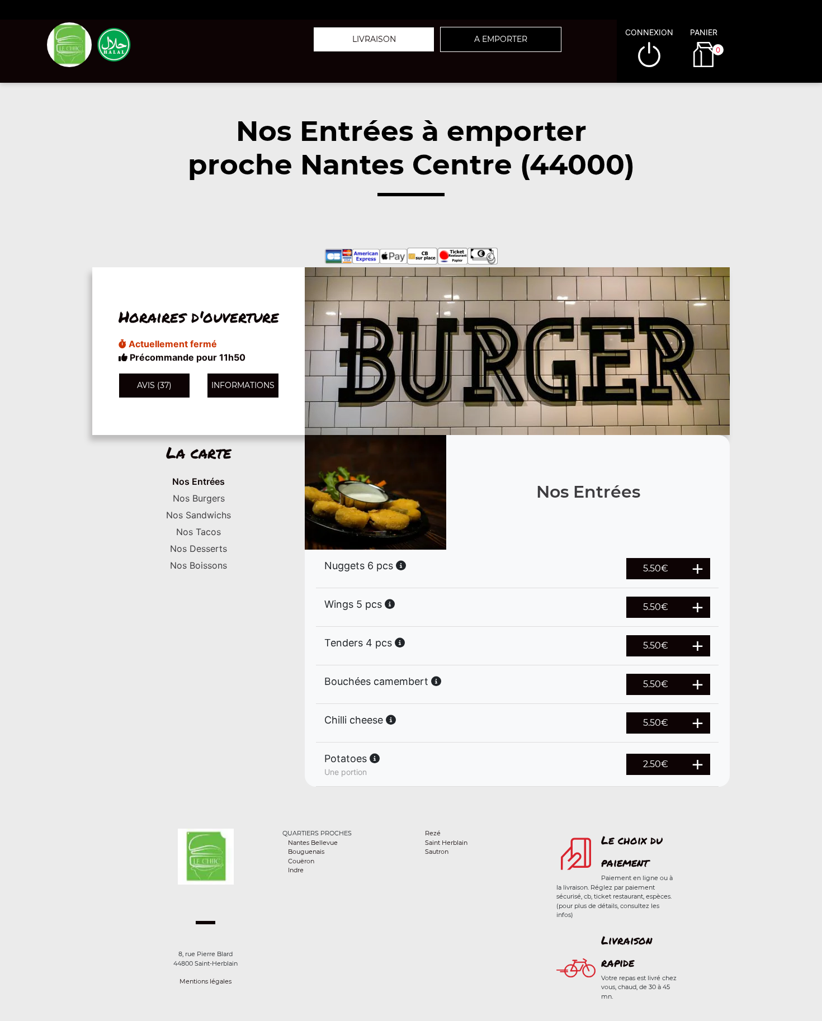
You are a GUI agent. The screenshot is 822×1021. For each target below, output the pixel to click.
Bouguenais (306, 851)
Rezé (433, 833)
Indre (296, 870)
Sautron (436, 851)
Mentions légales (205, 981)
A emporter (500, 39)
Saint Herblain (446, 843)
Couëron (301, 861)
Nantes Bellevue (313, 843)
